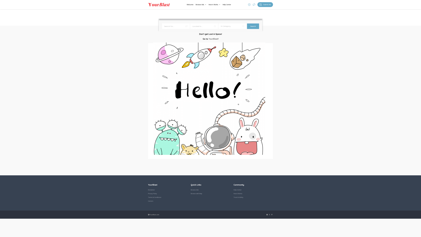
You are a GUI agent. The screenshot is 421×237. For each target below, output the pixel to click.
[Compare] (254, 4)
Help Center (227, 5)
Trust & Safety (238, 197)
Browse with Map (196, 194)
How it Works (213, 5)
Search (253, 26)
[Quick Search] (150, 13)
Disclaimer (151, 190)
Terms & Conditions (154, 197)
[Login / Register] (249, 4)
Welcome (190, 5)
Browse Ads (200, 5)
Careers (150, 201)
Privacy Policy (152, 194)
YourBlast (213, 39)
